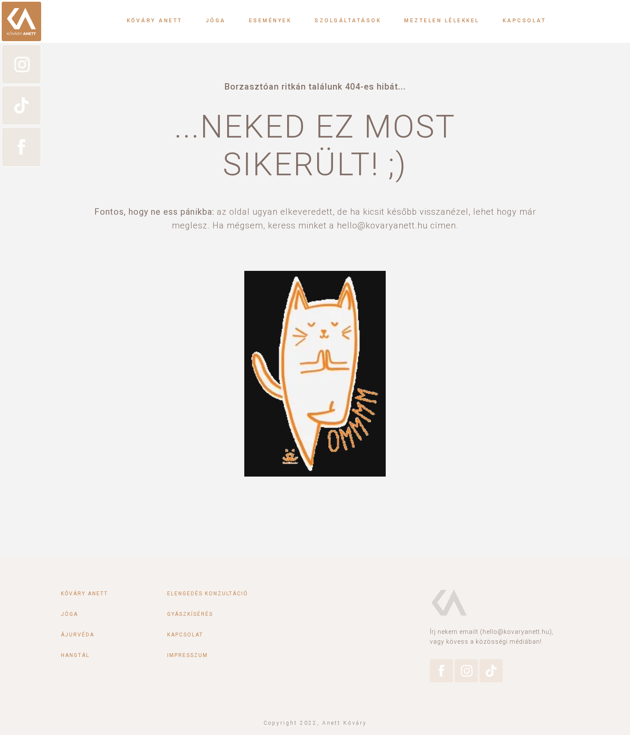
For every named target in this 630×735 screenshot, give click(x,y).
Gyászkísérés (190, 614)
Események (270, 21)
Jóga (216, 21)
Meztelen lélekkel (442, 21)
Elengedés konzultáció (207, 594)
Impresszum (187, 655)
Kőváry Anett (155, 21)
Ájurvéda (77, 635)
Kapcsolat (524, 21)
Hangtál (75, 655)
